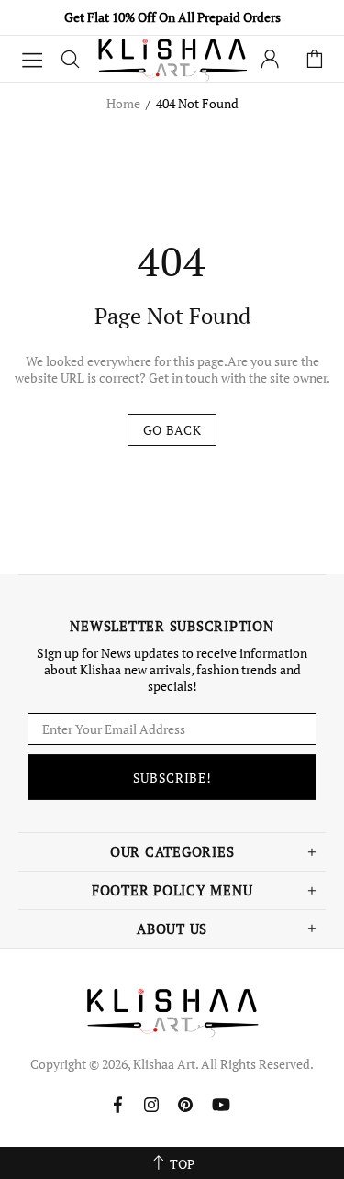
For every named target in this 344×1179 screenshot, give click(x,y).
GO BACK (172, 430)
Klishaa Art (172, 58)
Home (123, 103)
